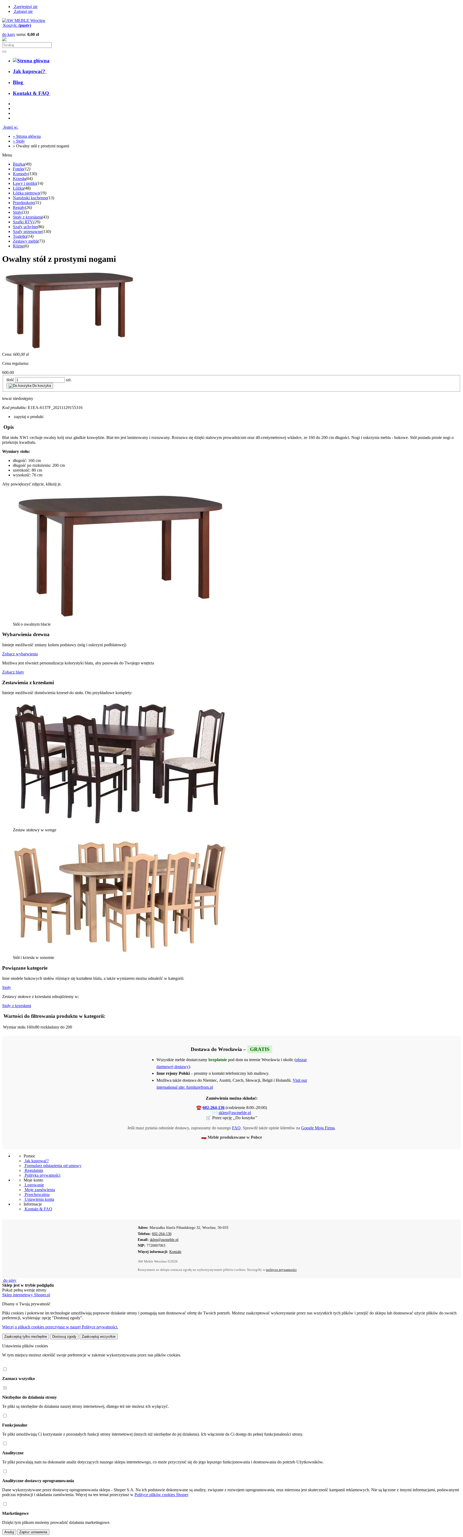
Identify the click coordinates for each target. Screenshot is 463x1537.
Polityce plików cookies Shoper (161, 1494)
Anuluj (9, 1532)
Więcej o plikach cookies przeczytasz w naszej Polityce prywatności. (60, 1327)
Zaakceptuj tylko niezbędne (25, 1337)
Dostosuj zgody (64, 1337)
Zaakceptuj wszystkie (98, 1337)
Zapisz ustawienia (33, 1532)
